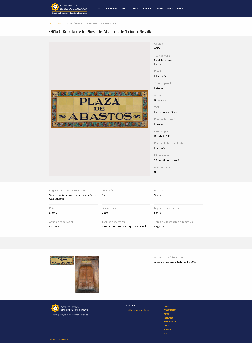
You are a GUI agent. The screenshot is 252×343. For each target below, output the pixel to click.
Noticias (180, 8)
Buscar (166, 333)
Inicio (100, 8)
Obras (123, 8)
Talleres (170, 8)
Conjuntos (134, 8)
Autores (160, 8)
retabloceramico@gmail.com (137, 310)
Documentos (147, 8)
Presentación (111, 8)
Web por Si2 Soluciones (58, 339)
